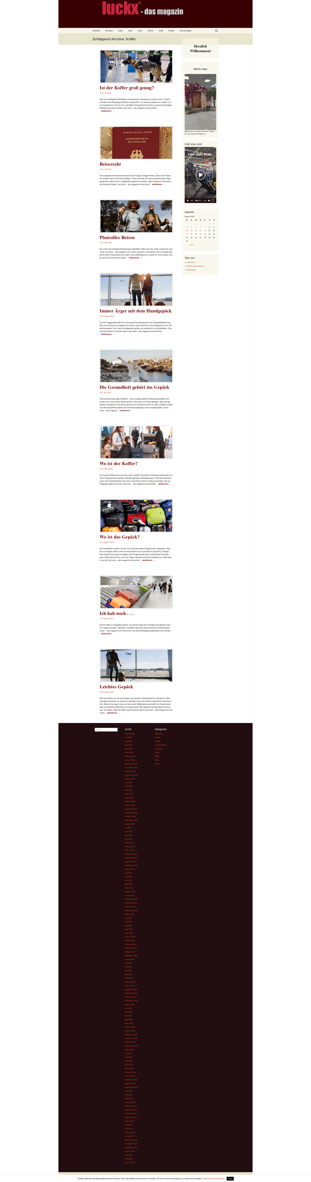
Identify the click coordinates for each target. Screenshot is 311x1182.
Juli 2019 (128, 1053)
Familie (171, 31)
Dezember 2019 (131, 1035)
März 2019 (129, 1068)
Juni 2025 (128, 786)
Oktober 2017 (130, 1114)
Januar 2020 (130, 1031)
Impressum (191, 262)
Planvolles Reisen (117, 237)
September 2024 (131, 820)
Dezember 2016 (131, 1140)
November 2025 (131, 768)
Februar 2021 (130, 982)
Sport (130, 31)
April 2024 (129, 839)
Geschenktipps (185, 31)
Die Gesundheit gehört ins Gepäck (134, 387)
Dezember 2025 (131, 764)
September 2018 (131, 1087)
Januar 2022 (130, 941)
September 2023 (131, 865)
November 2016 (131, 1144)
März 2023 (129, 888)
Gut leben (109, 31)
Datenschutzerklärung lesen (214, 1179)
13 (200, 230)
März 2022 (129, 933)
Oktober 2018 (130, 1083)
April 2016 (129, 1159)
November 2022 (131, 903)
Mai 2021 (128, 971)
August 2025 (130, 779)
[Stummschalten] (209, 200)
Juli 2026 (128, 737)
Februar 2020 (130, 1027)
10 (187, 230)
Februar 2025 (130, 801)
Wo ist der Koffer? (119, 463)
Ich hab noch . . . (117, 613)
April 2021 (129, 974)
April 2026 (129, 749)
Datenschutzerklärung (195, 266)
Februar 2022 (130, 937)
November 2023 (131, 858)
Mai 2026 (128, 745)
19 (196, 234)
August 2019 (130, 1050)
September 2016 (131, 1147)
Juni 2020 (128, 1012)
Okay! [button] (230, 1179)
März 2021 (129, 978)
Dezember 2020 (131, 989)
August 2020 (130, 1004)
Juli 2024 (128, 828)
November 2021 (131, 948)
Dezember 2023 (131, 854)
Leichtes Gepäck (116, 686)
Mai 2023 (128, 880)
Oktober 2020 (130, 997)
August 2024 (130, 824)
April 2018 (129, 1098)
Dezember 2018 (131, 1080)
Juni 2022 (128, 922)
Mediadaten (191, 270)
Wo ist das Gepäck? (120, 536)
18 (191, 234)
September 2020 (131, 1001)
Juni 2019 (128, 1057)
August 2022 (130, 914)
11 (191, 230)
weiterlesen (108, 111)
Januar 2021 (130, 986)
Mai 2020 (128, 1016)
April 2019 (129, 1065)
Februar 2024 (130, 846)
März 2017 (129, 1129)
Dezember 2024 (131, 809)
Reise (140, 31)
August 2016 (130, 1151)
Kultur (120, 31)
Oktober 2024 (130, 816)
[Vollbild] (213, 200)
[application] (200, 175)
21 (205, 234)
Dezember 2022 (131, 899)
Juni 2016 (128, 1155)
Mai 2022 (128, 925)
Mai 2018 (128, 1095)
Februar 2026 (130, 756)
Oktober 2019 (130, 1042)
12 (196, 230)
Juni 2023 (128, 877)
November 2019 (131, 1038)
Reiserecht (110, 164)
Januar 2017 (130, 1136)
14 (205, 230)
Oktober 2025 (130, 771)
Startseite (96, 31)
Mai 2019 (128, 1061)
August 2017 (130, 1121)
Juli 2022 (128, 918)
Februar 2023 (130, 892)
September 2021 (131, 956)
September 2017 (131, 1117)
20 (200, 234)
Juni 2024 (128, 831)
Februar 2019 (130, 1072)
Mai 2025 (128, 790)
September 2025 (131, 775)
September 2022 (131, 910)
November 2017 (131, 1110)
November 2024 (131, 813)
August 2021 (130, 959)
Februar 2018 (130, 1102)
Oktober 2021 (130, 952)
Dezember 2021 (131, 944)
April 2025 (129, 794)
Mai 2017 (128, 1125)
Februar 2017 (130, 1132)
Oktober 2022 (130, 907)
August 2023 (130, 869)
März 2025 (129, 798)
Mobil (161, 31)
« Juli (191, 245)
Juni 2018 (128, 1091)
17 (187, 234)
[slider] (198, 200)
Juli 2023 (128, 873)
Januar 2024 (130, 850)
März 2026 (129, 752)
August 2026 (130, 734)
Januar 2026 (130, 760)
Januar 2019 (130, 1076)
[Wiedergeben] (188, 200)
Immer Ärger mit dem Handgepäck (136, 310)
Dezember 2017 (131, 1106)
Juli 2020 (128, 1008)
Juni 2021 (128, 967)
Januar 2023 (130, 895)
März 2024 (129, 843)
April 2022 (129, 929)
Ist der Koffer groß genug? (127, 87)
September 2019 (131, 1046)
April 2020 (129, 1020)
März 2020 (129, 1023)
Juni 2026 (128, 741)
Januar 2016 (130, 1162)
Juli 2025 (128, 783)
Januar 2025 (130, 805)
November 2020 (131, 993)
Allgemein (159, 734)
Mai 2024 (128, 835)
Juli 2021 (128, 963)
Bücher (150, 31)
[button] (200, 175)
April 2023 (129, 884)
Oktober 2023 (130, 862)
